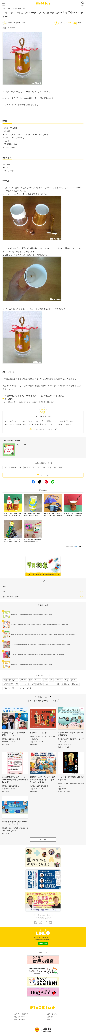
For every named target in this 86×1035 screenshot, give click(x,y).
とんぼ (5, 684)
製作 (60, 468)
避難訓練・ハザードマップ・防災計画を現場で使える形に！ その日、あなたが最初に (42, 779)
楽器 (55, 468)
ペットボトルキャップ (28, 684)
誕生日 (29, 688)
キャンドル (20, 688)
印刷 (79, 22)
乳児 (34, 468)
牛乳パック (75, 684)
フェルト (37, 680)
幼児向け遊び (12, 402)
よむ (4, 591)
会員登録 (50, 1017)
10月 (11, 684)
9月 (17, 684)
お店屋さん (65, 684)
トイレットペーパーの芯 (51, 684)
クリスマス (12, 468)
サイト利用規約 (19, 1019)
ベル (20, 468)
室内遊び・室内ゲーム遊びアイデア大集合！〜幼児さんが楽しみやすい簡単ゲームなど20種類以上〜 (39, 624)
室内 (44, 468)
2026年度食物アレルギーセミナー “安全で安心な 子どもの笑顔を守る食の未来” (15, 779)
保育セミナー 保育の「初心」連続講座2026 (70, 734)
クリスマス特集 (21, 444)
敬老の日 (73, 680)
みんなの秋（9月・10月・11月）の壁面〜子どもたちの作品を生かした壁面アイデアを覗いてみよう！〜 (40, 644)
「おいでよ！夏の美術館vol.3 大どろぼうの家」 (71, 778)
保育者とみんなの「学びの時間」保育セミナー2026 (14, 734)
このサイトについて (21, 1014)
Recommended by (70, 546)
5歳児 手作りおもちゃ (10, 680)
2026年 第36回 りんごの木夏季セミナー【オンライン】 (14, 823)
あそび (9, 8)
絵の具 (45, 680)
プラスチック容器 (8, 688)
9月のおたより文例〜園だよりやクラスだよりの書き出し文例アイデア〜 (31, 614)
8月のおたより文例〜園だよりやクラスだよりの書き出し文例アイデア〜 (31, 664)
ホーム (4, 8)
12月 (4, 468)
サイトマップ (52, 1019)
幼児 (49, 468)
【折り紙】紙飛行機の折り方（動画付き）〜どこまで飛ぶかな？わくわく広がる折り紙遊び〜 (37, 654)
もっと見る (43, 839)
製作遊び (15, 8)
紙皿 (51, 680)
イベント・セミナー (11, 597)
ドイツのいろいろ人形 (38, 733)
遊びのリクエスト (20, 1017)
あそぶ (5, 586)
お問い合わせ (52, 1014)
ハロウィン (58, 680)
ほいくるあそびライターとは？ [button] (43, 429)
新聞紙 (39, 684)
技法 (30, 680)
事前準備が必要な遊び (46, 402)
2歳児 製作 (23, 680)
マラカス (27, 468)
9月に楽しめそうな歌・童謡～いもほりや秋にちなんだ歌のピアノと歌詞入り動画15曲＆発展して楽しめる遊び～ (43, 634)
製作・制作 (22, 8)
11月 (66, 680)
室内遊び (27, 402)
